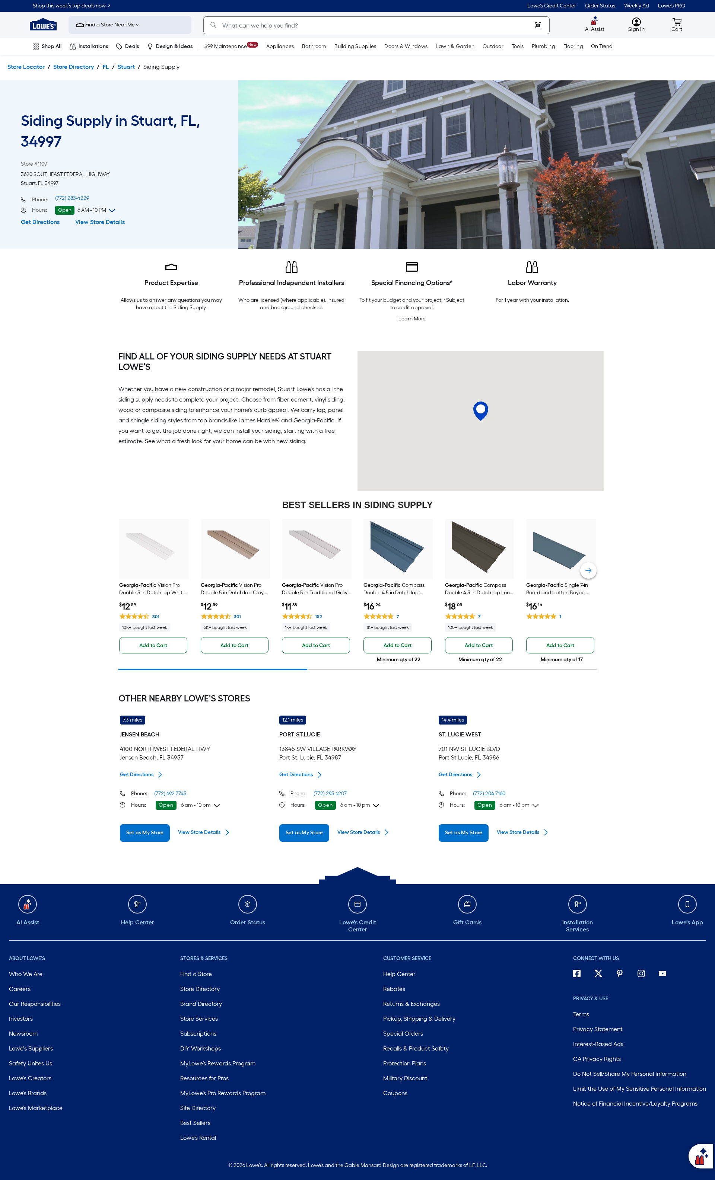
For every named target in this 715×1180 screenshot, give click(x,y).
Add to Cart (153, 645)
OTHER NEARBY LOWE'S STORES (184, 698)
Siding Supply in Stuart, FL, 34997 (110, 131)
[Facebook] (580, 975)
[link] (551, 5)
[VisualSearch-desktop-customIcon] (538, 25)
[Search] (213, 25)
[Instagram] (645, 975)
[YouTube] (666, 975)
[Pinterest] (623, 975)
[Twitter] (602, 975)
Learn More (412, 319)
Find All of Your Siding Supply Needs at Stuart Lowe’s (224, 361)
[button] (72, 5)
